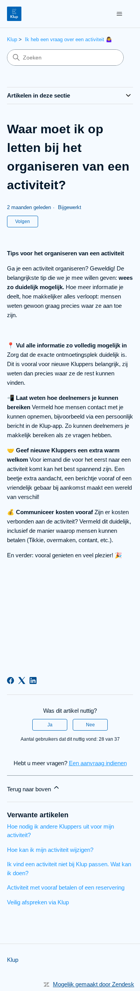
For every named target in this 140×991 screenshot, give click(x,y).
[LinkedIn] (33, 680)
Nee (90, 725)
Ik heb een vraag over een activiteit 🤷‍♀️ (68, 39)
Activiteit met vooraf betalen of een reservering (65, 887)
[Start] (14, 14)
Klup (12, 39)
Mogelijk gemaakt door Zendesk (93, 984)
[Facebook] (10, 680)
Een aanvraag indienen (98, 763)
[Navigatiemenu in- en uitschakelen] (119, 14)
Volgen (22, 221)
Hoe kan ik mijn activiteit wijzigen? (50, 849)
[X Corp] (21, 680)
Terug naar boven (29, 789)
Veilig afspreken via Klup (38, 902)
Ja (49, 725)
